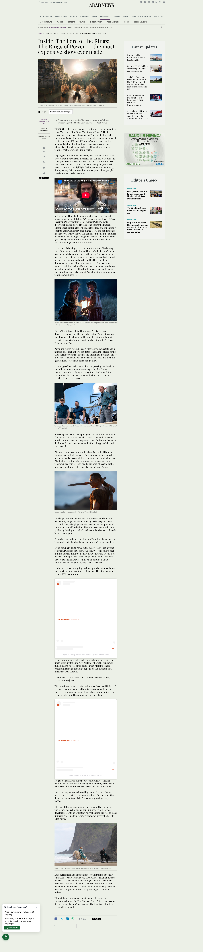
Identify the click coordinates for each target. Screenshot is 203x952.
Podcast (158, 17)
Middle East (61, 17)
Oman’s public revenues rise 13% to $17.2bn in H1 (136, 57)
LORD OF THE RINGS (86, 926)
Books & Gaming (140, 22)
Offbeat (71, 22)
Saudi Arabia (46, 17)
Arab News (44, 2)
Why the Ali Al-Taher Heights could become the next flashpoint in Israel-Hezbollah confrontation (137, 227)
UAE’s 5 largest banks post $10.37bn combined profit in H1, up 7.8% (90, 27)
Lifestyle (105, 17)
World (73, 17)
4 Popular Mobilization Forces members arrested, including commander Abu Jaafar (137, 115)
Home (40, 33)
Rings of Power (68, 926)
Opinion (116, 17)
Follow (45, 178)
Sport (126, 17)
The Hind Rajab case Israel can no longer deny (136, 210)
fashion (60, 22)
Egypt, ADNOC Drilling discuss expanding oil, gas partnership (137, 68)
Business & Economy (58, 27)
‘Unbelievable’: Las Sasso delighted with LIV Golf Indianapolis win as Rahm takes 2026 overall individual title (137, 83)
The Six (126, 22)
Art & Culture (46, 22)
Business (84, 17)
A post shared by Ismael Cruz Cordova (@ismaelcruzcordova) (86, 655)
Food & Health (113, 22)
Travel (82, 22)
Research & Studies (141, 17)
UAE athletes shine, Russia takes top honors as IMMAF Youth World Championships (136, 100)
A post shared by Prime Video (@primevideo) (85, 775)
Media (94, 17)
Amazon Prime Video (106, 926)
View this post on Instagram (68, 619)
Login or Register (12, 928)
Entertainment (96, 22)
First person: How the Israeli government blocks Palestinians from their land (137, 195)
